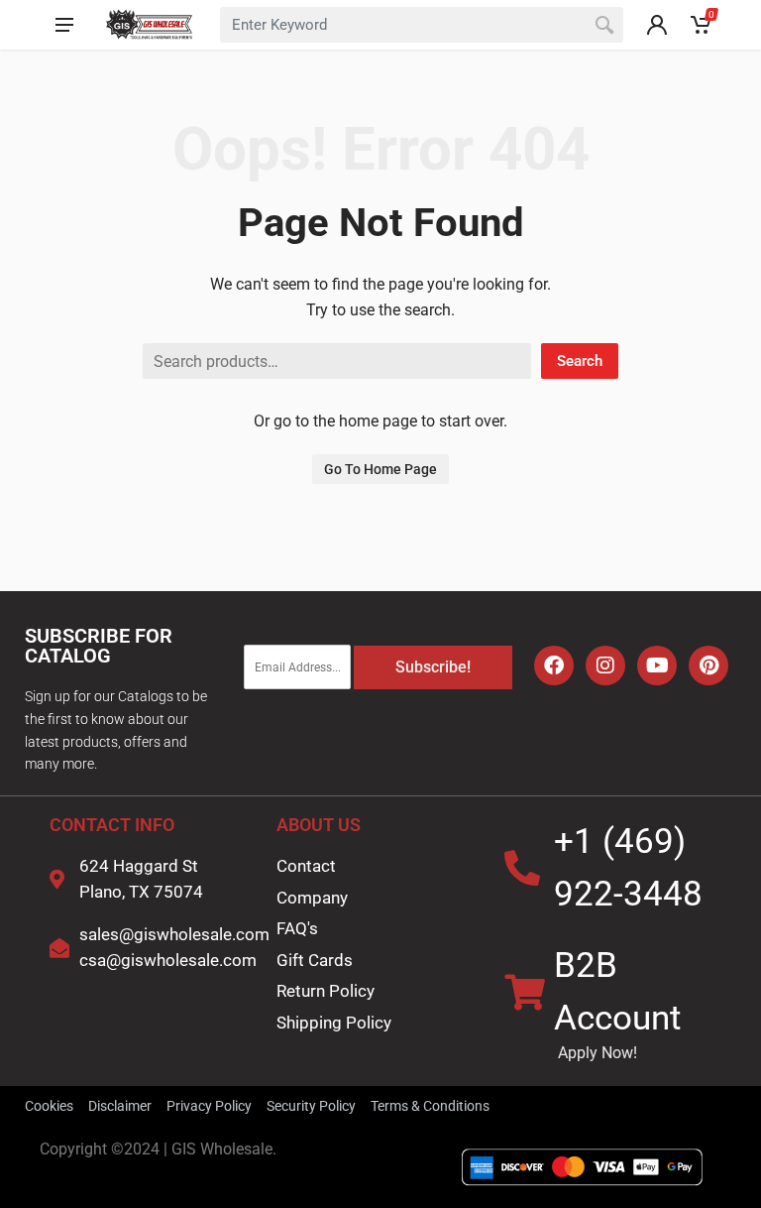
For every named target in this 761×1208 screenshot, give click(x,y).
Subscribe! (433, 667)
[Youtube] (657, 665)
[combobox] (421, 25)
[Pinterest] (708, 665)
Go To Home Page (380, 469)
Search (579, 361)
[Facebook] (554, 665)
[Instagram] (605, 665)
